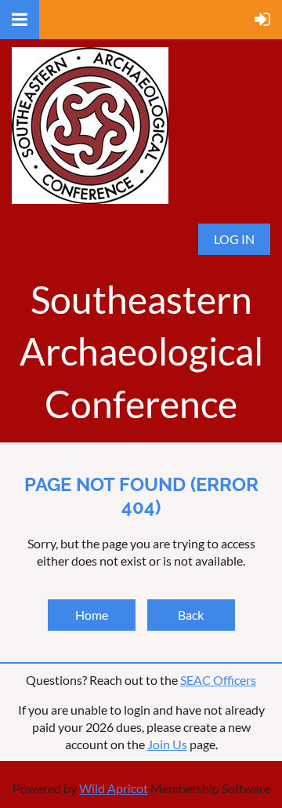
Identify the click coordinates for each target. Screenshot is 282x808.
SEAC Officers (218, 679)
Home (91, 614)
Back (191, 614)
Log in (234, 238)
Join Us (167, 744)
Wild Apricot (113, 788)
